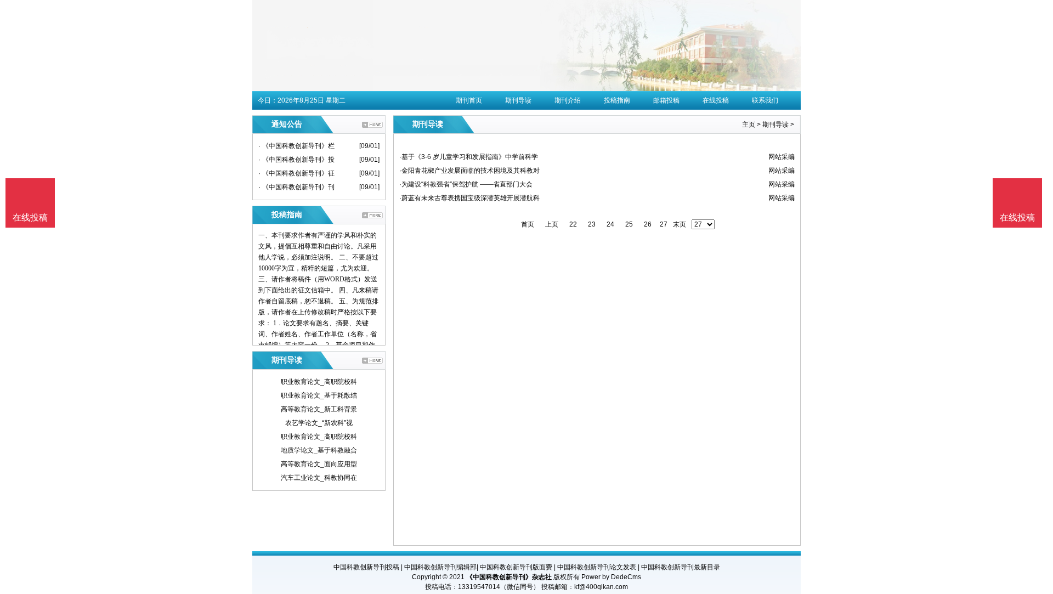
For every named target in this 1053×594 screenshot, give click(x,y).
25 (629, 224)
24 (610, 224)
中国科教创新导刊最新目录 (680, 567)
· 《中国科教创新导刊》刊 (296, 187)
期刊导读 (518, 100)
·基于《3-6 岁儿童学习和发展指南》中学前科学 (468, 157)
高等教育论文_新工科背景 (319, 409)
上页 (551, 224)
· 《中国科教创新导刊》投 (296, 159)
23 (592, 224)
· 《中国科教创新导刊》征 (296, 173)
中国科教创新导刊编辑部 (440, 567)
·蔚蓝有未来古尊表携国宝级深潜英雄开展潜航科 (469, 198)
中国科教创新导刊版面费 (516, 567)
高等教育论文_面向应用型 (319, 464)
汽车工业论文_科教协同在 (319, 478)
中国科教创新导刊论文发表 (596, 567)
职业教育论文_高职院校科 (319, 382)
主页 (748, 124)
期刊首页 (469, 100)
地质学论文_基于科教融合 (319, 450)
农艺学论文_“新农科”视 (319, 423)
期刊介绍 (567, 100)
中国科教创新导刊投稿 (366, 567)
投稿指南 (617, 100)
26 (648, 224)
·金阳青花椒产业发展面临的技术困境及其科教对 (469, 170)
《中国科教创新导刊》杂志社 (509, 577)
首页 (527, 224)
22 (573, 224)
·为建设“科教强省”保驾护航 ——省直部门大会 (466, 184)
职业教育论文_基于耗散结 (319, 395)
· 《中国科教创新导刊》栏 (296, 146)
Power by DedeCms (611, 577)
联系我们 (765, 100)
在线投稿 (716, 100)
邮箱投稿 (666, 100)
